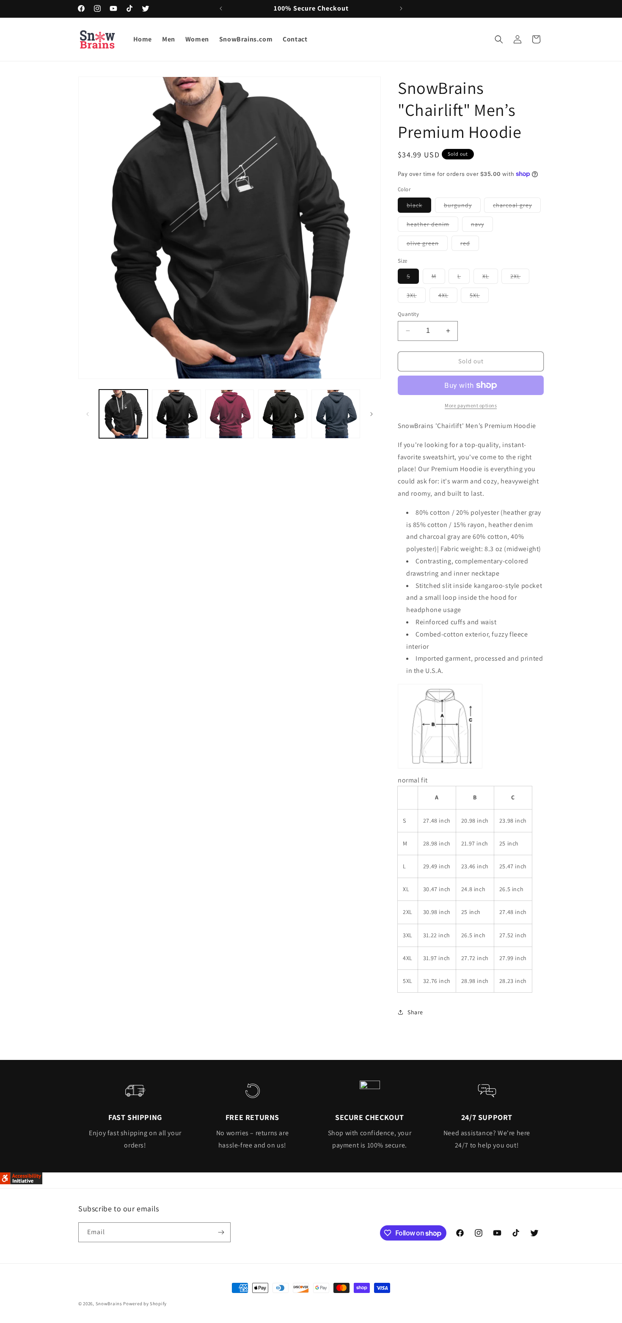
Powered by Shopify (145, 1304)
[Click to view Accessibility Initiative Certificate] (21, 1182)
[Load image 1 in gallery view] (123, 414)
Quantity (408, 314)
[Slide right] (371, 414)
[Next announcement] (401, 8)
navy (482, 226)
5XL (479, 297)
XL (490, 278)
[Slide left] (87, 414)
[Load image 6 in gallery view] (282, 414)
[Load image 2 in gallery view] (176, 414)
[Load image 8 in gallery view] (335, 414)
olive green (427, 245)
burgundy (462, 207)
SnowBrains (109, 1304)
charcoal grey (517, 207)
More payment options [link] (471, 405)
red (469, 245)
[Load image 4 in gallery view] (229, 414)
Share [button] (415, 1012)
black (419, 207)
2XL (519, 278)
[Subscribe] (221, 1232)
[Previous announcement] (221, 8)
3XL (416, 297)
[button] (499, 39)
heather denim (432, 226)
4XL (447, 297)
